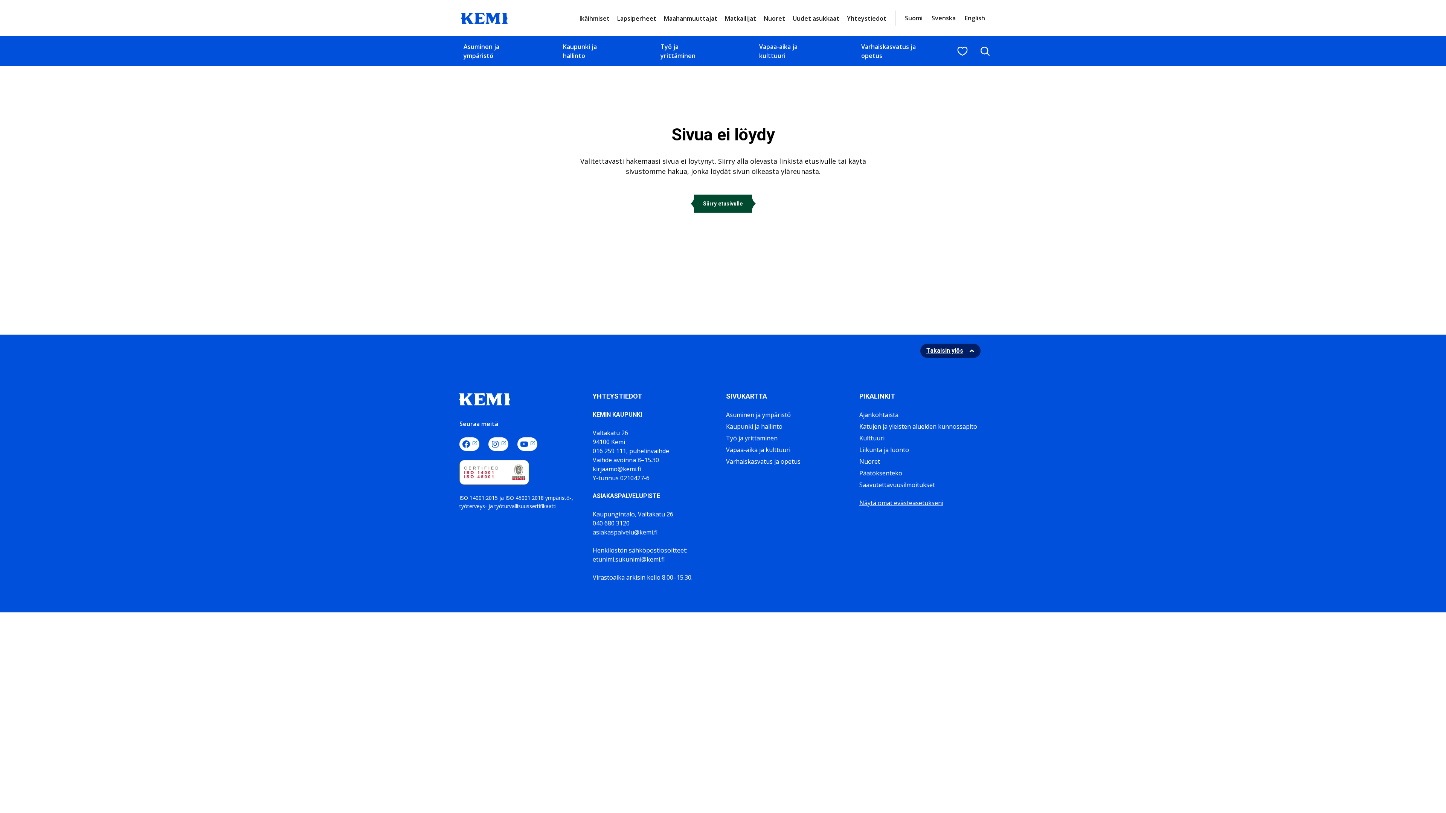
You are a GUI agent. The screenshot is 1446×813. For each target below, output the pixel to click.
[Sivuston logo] (484, 17)
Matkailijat (740, 18)
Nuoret (774, 18)
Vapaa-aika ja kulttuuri (778, 51)
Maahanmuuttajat (690, 18)
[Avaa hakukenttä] (985, 51)
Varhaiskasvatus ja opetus (888, 51)
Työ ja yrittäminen (678, 51)
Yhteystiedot (866, 18)
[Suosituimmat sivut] (962, 51)
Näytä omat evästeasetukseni (901, 503)
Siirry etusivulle (723, 204)
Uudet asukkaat (816, 18)
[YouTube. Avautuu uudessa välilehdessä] (527, 444)
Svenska (944, 18)
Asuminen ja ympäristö (481, 51)
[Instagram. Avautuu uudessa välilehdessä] (498, 444)
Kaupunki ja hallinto (580, 51)
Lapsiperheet (636, 18)
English (975, 18)
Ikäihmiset (595, 18)
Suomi (914, 18)
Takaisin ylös (944, 350)
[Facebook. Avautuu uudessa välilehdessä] (469, 444)
